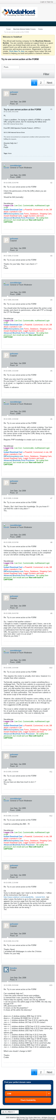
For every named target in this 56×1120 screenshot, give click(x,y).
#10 (50, 668)
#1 (51, 109)
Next (49, 82)
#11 (51, 772)
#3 (51, 256)
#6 (51, 419)
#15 (50, 985)
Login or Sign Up (46, 2)
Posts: (12, 104)
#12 (50, 816)
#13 (50, 883)
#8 (51, 542)
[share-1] (52, 103)
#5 (51, 371)
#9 (51, 613)
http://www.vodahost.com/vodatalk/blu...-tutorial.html (24, 897)
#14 (50, 941)
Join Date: (14, 102)
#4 (51, 300)
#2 (51, 183)
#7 (51, 498)
